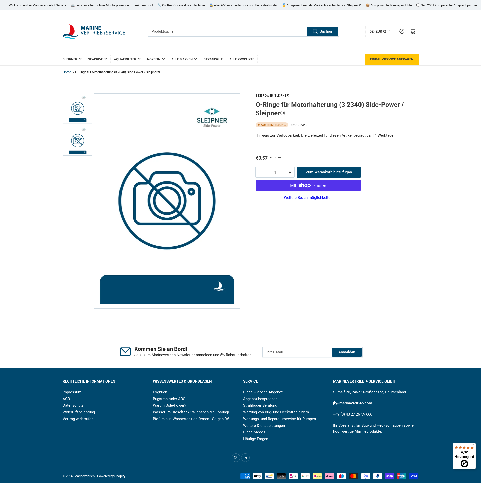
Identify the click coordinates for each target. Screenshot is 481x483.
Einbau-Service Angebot (263, 392)
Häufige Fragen (255, 439)
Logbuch (160, 392)
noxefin (153, 59)
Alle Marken (182, 59)
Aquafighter (125, 59)
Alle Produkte (241, 59)
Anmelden (346, 352)
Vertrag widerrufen (78, 419)
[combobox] (243, 31)
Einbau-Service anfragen (391, 59)
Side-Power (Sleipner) (272, 95)
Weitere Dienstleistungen (264, 425)
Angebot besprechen (260, 399)
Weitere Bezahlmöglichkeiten (308, 197)
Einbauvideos (254, 432)
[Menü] (473, 446)
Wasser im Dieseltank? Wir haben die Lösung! (191, 412)
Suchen (326, 31)
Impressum (72, 392)
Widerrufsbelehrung (79, 412)
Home (67, 72)
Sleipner (70, 59)
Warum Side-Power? (169, 405)
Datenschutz (73, 405)
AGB (66, 399)
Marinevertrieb (84, 476)
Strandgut (213, 59)
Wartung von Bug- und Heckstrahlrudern (276, 412)
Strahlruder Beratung (260, 405)
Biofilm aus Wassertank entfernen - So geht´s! (191, 419)
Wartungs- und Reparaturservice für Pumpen (279, 419)
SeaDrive (95, 59)
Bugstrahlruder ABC (169, 399)
